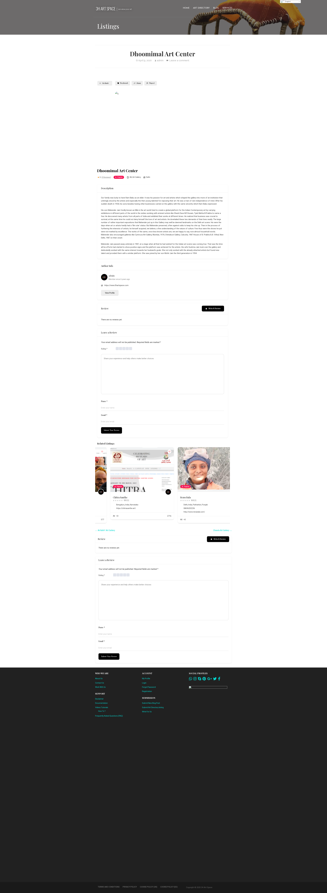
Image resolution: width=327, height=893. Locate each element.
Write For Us (147, 712)
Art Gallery (136, 177)
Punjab (191, 505)
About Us (99, 678)
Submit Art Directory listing (153, 707)
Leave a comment (179, 60)
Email (104, 415)
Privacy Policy (130, 887)
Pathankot (184, 505)
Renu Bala (172, 497)
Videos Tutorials (101, 707)
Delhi (148, 177)
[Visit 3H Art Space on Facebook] (219, 679)
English (288, 1)
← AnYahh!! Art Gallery (105, 530)
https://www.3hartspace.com (116, 285)
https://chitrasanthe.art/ (112, 508)
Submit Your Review (111, 430)
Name (104, 401)
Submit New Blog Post (151, 703)
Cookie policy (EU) (169, 887)
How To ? (102, 711)
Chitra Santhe (107, 497)
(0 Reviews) (106, 177)
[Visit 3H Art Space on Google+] (209, 679)
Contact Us (99, 683)
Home (186, 8)
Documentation (101, 703)
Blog (216, 8)
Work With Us (100, 687)
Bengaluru (107, 505)
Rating (104, 349)
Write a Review (214, 308)
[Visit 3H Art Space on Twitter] (215, 679)
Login (144, 683)
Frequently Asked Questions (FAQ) (109, 716)
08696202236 (176, 508)
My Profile (146, 678)
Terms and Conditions (109, 887)
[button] (119, 128)
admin (160, 60)
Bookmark (124, 83)
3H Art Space (105, 8)
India (114, 505)
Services (227, 8)
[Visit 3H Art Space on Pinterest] (204, 679)
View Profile (110, 293)
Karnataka (121, 505)
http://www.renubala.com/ (181, 512)
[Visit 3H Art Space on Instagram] (195, 679)
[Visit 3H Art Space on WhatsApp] (190, 679)
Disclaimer (99, 699)
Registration (147, 691)
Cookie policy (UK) (148, 887)
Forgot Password (149, 687)
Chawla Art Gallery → (222, 530)
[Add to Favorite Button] (156, 452)
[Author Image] (155, 492)
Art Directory (201, 8)
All (131, 177)
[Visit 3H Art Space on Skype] (199, 679)
